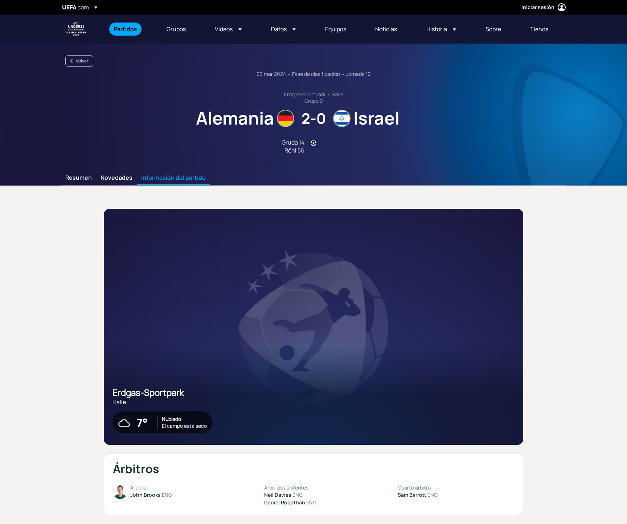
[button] (228, 29)
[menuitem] (131, 29)
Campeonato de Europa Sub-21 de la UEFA (76, 29)
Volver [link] (82, 61)
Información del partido (173, 178)
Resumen (78, 178)
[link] (125, 29)
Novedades (116, 178)
